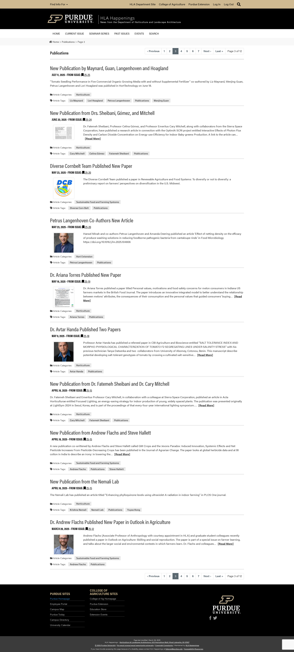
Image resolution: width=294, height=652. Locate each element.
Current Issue (74, 33)
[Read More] (93, 138)
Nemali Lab (97, 509)
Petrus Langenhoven (119, 100)
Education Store (98, 609)
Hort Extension (84, 256)
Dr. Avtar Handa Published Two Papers (85, 329)
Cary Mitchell (77, 153)
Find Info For (58, 4)
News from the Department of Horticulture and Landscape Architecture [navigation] (140, 22)
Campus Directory (59, 619)
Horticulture (83, 94)
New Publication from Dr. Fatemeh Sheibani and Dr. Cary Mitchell (109, 383)
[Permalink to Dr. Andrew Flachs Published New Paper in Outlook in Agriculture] (63, 544)
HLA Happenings (192, 645)
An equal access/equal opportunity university (135, 645)
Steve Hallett (116, 469)
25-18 (86, 336)
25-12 (91, 529)
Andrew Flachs (78, 469)
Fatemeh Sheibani (119, 153)
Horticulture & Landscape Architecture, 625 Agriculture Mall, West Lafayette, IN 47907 (154, 642)
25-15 (89, 390)
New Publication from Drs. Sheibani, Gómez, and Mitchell (102, 112)
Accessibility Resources (193, 649)
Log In (216, 4)
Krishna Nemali (78, 509)
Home (56, 33)
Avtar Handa (76, 371)
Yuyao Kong (133, 509)
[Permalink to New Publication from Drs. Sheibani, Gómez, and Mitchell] (63, 132)
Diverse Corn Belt (79, 208)
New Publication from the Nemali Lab (84, 481)
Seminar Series (99, 33)
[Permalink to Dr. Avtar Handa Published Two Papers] (63, 351)
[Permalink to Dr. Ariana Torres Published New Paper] (63, 297)
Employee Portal (58, 604)
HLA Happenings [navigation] (117, 18)
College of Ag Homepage (103, 598)
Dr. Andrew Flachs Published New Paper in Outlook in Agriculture (110, 522)
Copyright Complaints (164, 645)
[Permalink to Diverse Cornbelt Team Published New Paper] (63, 188)
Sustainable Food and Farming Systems (97, 202)
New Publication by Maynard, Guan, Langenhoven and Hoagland (109, 68)
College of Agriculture (172, 4)
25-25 (87, 75)
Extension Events (99, 614)
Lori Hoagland (95, 100)
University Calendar (60, 625)
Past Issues (121, 33)
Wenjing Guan (161, 100)
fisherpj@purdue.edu (174, 649)
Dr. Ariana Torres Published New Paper (85, 274)
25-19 (87, 281)
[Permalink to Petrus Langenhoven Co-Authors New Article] (63, 242)
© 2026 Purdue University (105, 645)
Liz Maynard (76, 100)
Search (154, 33)
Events (139, 33)
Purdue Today (57, 614)
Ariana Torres (77, 317)
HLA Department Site (143, 4)
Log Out (229, 4)
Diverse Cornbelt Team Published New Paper (91, 165)
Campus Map (57, 609)
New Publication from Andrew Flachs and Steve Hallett (100, 432)
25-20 (88, 172)
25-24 (89, 119)
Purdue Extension (199, 4)
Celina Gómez (96, 153)
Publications (142, 100)
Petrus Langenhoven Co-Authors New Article (91, 220)
